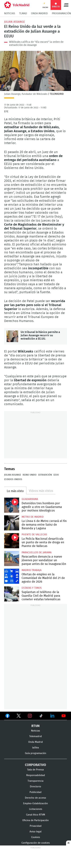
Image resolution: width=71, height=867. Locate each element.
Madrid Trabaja (31, 570)
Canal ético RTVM (35, 814)
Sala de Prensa (35, 769)
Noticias (9, 13)
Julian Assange (14, 21)
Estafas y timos (32, 588)
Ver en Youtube (63, 715)
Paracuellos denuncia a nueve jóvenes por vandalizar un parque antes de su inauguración (11, 558)
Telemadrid (35, 736)
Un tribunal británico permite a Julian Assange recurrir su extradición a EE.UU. (12, 336)
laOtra (35, 747)
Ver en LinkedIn (52, 715)
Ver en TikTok (41, 716)
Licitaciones (35, 809)
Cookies (35, 837)
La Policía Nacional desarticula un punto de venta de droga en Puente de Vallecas (11, 540)
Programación (61, 13)
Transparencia (35, 781)
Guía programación (35, 753)
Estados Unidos (13, 479)
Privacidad (35, 826)
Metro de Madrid (33, 516)
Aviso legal (35, 831)
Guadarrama (30, 499)
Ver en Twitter (18, 716)
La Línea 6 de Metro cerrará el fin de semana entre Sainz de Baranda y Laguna (11, 522)
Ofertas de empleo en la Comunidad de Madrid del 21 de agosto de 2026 (11, 576)
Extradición (45, 475)
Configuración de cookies (35, 843)
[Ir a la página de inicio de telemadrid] (16, 5)
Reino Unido (29, 475)
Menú (66, 5)
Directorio (35, 786)
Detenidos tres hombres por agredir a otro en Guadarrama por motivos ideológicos (11, 505)
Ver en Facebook (7, 716)
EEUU (56, 475)
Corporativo (35, 765)
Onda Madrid (39, 13)
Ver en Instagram (30, 715)
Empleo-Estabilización (35, 803)
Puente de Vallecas (34, 534)
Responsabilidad (35, 775)
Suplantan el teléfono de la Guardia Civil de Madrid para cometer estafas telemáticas (11, 593)
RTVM (35, 726)
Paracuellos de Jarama (37, 552)
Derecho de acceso (35, 798)
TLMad (23, 13)
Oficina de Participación (35, 820)
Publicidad (35, 792)
